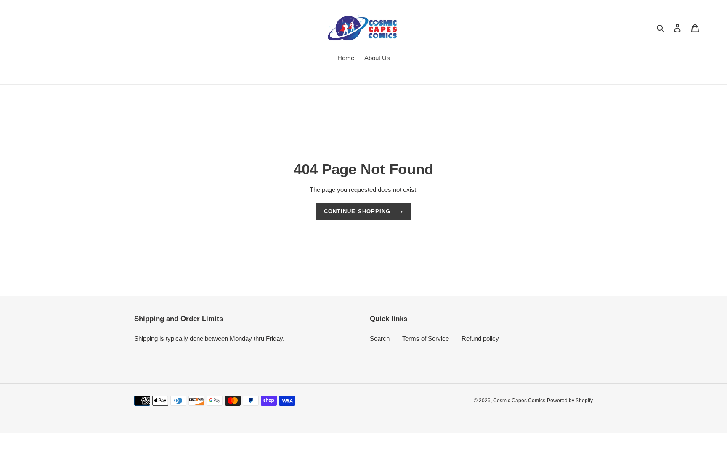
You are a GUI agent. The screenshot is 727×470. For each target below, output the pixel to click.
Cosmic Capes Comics (519, 401)
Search (380, 338)
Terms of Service (425, 338)
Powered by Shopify (570, 401)
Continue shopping (357, 211)
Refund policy (480, 338)
